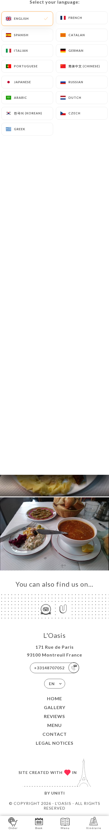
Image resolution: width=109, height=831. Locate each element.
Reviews (54, 716)
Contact (54, 734)
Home (54, 698)
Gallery (54, 707)
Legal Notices (55, 743)
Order (13, 828)
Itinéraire (93, 828)
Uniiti (58, 793)
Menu (54, 725)
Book (39, 828)
